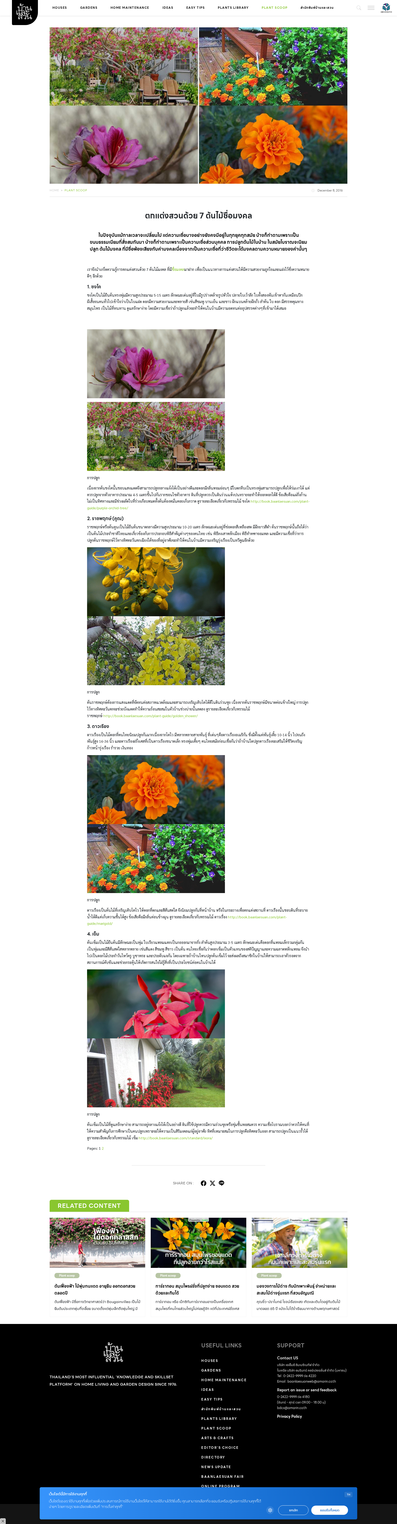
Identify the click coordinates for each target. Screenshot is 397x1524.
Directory (213, 1457)
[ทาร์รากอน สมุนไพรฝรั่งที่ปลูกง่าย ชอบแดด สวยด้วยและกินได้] (198, 1243)
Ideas (167, 7)
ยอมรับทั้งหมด (329, 1510)
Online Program (220, 1486)
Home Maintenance (130, 7)
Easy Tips (195, 7)
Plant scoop (275, 7)
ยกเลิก (293, 1510)
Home (54, 190)
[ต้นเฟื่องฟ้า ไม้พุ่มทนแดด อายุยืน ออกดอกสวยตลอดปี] (97, 1243)
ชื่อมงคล (178, 269)
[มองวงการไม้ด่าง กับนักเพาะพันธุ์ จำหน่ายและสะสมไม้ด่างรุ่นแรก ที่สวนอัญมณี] (299, 1243)
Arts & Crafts (217, 1438)
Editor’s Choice (220, 1447)
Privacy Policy (289, 1416)
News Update (216, 1467)
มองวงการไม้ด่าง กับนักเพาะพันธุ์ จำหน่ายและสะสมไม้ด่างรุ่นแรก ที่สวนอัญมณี (296, 1289)
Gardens (89, 7)
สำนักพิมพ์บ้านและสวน (317, 7)
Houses (59, 7)
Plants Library (233, 7)
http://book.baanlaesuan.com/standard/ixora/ (176, 1137)
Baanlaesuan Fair (222, 1476)
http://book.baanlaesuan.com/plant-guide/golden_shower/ (150, 715)
